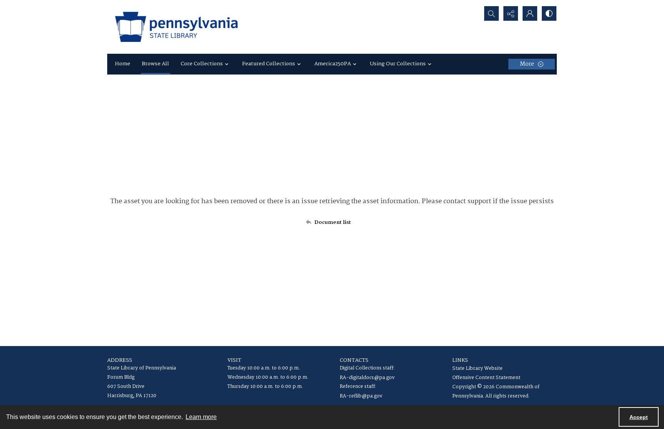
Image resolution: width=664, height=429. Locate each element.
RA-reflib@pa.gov (361, 396)
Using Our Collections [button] (398, 64)
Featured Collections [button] (268, 64)
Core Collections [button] (202, 64)
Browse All (155, 64)
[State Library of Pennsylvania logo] (176, 27)
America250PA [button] (332, 64)
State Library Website (477, 368)
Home (122, 64)
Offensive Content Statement (486, 378)
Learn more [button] (201, 417)
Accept (638, 417)
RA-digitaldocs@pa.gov (367, 378)
